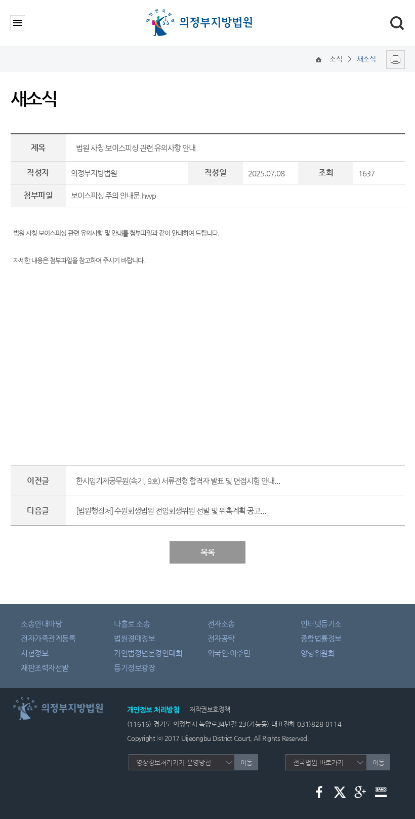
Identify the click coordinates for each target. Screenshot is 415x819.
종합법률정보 (321, 638)
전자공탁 (221, 638)
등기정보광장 (134, 667)
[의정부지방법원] (201, 11)
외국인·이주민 (229, 653)
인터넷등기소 (321, 623)
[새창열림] (393, 59)
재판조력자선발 (45, 667)
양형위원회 (318, 653)
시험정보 (34, 653)
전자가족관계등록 (48, 638)
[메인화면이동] (318, 59)
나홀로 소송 (132, 623)
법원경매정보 (134, 638)
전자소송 (221, 623)
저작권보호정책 (209, 709)
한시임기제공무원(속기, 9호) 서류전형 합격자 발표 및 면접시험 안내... (178, 480)
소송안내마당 (41, 623)
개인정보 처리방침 (153, 709)
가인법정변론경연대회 (148, 653)
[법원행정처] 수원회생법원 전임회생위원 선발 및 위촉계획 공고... (171, 510)
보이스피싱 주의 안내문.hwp (113, 195)
